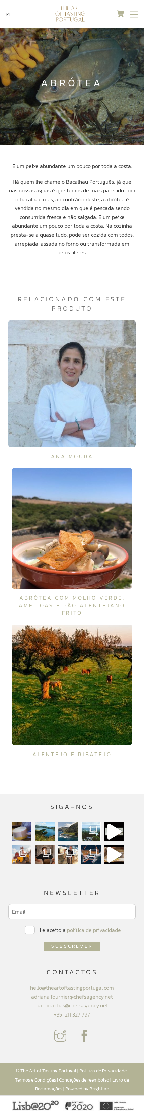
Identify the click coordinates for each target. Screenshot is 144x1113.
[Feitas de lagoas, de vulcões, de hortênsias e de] (91, 831)
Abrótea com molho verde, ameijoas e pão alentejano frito (72, 605)
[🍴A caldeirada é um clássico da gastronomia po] (114, 854)
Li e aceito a (78, 930)
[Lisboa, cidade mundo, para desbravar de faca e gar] (91, 854)
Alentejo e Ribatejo (72, 754)
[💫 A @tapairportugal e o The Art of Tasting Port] (114, 831)
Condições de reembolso (84, 1079)
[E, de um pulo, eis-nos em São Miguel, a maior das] (45, 831)
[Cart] (120, 14)
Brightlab (99, 1088)
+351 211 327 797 (72, 1014)
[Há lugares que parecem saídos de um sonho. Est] (68, 831)
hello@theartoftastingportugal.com (72, 988)
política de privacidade (94, 930)
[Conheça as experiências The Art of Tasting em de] (21, 854)
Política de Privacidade (103, 1070)
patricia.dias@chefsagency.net (72, 1005)
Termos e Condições (35, 1079)
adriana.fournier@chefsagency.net (72, 997)
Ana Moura (72, 456)
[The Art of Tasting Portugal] (70, 19)
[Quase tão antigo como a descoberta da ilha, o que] (21, 831)
